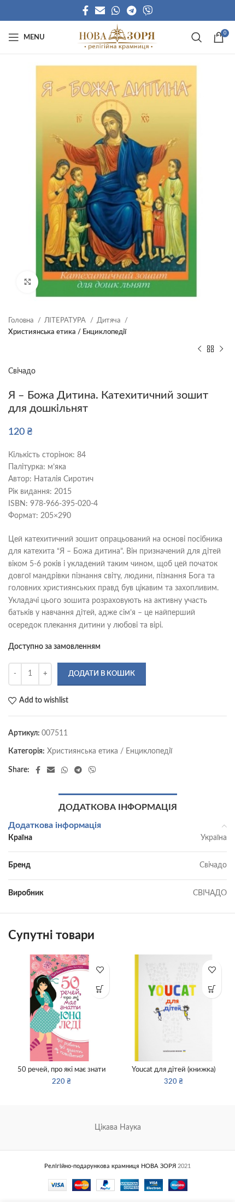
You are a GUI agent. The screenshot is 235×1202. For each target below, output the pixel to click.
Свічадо (22, 371)
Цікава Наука (118, 1127)
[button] (99, 988)
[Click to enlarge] (27, 282)
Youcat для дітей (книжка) (173, 1069)
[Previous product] (199, 348)
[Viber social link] (147, 10)
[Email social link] (100, 10)
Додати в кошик (101, 673)
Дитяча (109, 320)
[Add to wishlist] (99, 969)
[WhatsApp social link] (116, 10)
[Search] (197, 37)
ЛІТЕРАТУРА (65, 320)
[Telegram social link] (131, 10)
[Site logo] (117, 37)
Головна (21, 320)
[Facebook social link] (85, 10)
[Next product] (221, 348)
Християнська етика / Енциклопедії (67, 332)
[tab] (117, 806)
